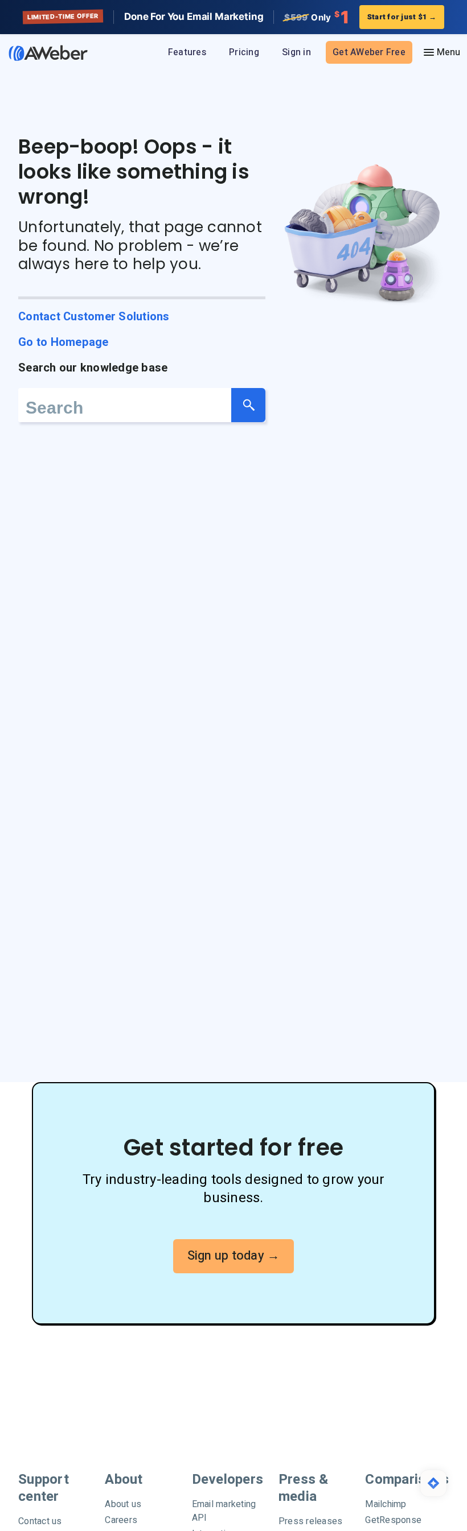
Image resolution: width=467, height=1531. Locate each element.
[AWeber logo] (46, 53)
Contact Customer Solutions (94, 316)
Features (187, 52)
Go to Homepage (63, 342)
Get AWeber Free (369, 52)
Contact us (40, 1521)
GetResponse (393, 1520)
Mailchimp (385, 1504)
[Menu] (441, 52)
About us (123, 1504)
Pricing (244, 52)
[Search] (248, 405)
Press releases (310, 1521)
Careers (121, 1520)
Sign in (296, 52)
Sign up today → (233, 1256)
